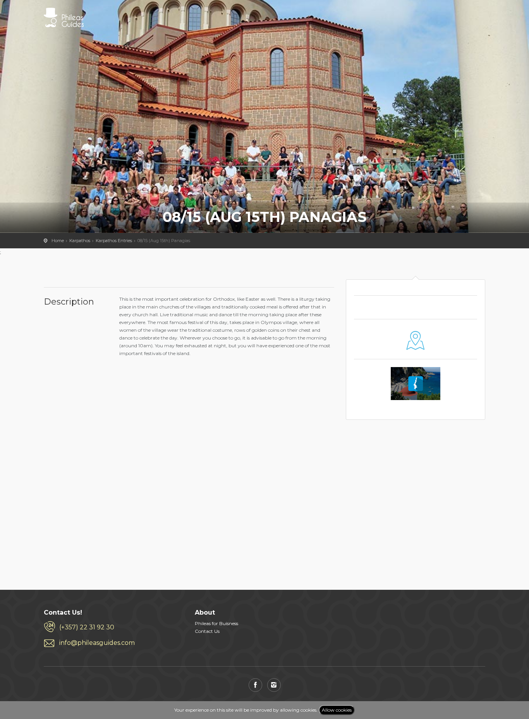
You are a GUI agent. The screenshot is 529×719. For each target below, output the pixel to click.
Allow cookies (337, 710)
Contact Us (207, 631)
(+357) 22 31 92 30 (86, 627)
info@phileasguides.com (97, 642)
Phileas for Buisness (216, 623)
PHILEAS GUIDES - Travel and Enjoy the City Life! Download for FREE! (64, 17)
